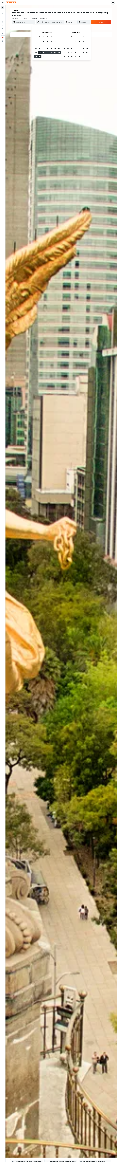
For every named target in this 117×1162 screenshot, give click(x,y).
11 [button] (51, 45)
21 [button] (36, 52)
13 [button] (59, 45)
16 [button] (43, 49)
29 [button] (40, 56)
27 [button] (59, 52)
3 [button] (47, 41)
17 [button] (47, 49)
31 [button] (83, 56)
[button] (2, 2)
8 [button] (39, 45)
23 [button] (43, 52)
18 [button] (51, 49)
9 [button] (43, 45)
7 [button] (71, 45)
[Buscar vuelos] (3, 7)
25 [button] (51, 52)
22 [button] (40, 52)
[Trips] (3, 33)
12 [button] (55, 45)
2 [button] (43, 41)
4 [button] (51, 41)
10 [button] (47, 45)
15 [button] (39, 49)
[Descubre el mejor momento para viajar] (3, 28)
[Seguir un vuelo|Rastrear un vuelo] (3, 25)
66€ (14, 12)
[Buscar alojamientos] (3, 10)
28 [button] (36, 56)
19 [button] (55, 49)
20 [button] (59, 49)
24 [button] (47, 52)
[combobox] (16, 18)
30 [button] (43, 56)
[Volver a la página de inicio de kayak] (11, 2)
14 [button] (36, 49)
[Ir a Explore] (3, 22)
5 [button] (64, 45)
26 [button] (55, 52)
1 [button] (75, 41)
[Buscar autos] (3, 14)
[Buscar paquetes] (3, 17)
